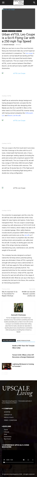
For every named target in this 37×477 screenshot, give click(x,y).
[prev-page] (3, 373)
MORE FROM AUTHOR (23, 340)
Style (5, 434)
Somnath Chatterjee (9, 44)
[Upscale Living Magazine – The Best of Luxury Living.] (18, 391)
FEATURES (19, 31)
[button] (3, 2)
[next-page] (6, 373)
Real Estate (7, 439)
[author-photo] (18, 312)
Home (3, 7)
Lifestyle (6, 432)
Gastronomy (7, 436)
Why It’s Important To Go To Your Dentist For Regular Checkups (9, 294)
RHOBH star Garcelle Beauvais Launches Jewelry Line (28, 294)
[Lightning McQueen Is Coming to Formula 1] (6, 366)
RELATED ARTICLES (9, 340)
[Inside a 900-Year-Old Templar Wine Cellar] (6, 348)
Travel (6, 429)
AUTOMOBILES (18, 7)
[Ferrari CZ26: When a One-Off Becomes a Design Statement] (6, 357)
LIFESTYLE (9, 7)
